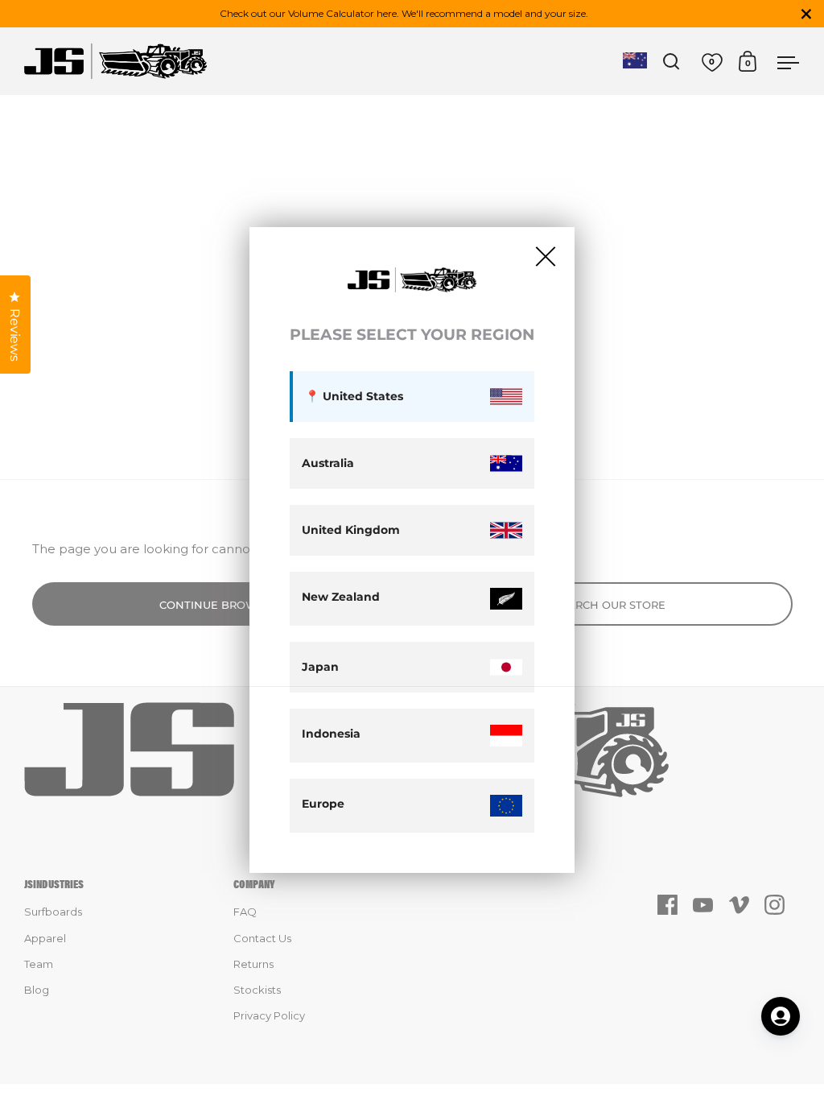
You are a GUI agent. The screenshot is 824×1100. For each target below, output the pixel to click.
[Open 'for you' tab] (780, 1016)
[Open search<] (671, 61)
